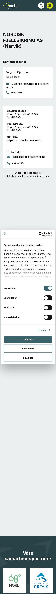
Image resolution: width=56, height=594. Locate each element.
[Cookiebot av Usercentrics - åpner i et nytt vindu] (39, 234)
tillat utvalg (28, 348)
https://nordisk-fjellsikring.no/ (24, 140)
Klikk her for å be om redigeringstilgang (28, 176)
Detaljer (42, 330)
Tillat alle (28, 339)
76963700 (18, 162)
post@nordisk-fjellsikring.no (29, 156)
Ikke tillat (28, 357)
